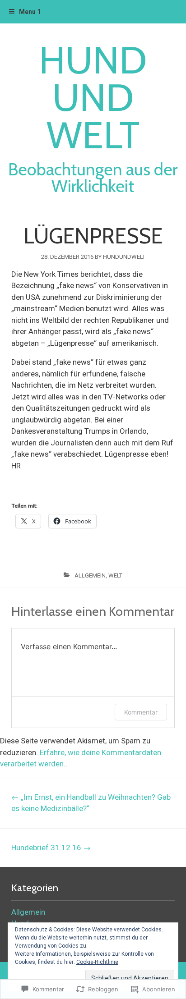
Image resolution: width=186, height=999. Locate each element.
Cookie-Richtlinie (97, 962)
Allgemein (90, 575)
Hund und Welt (93, 97)
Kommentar (141, 712)
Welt (115, 575)
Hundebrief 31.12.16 (51, 847)
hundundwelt (124, 256)
